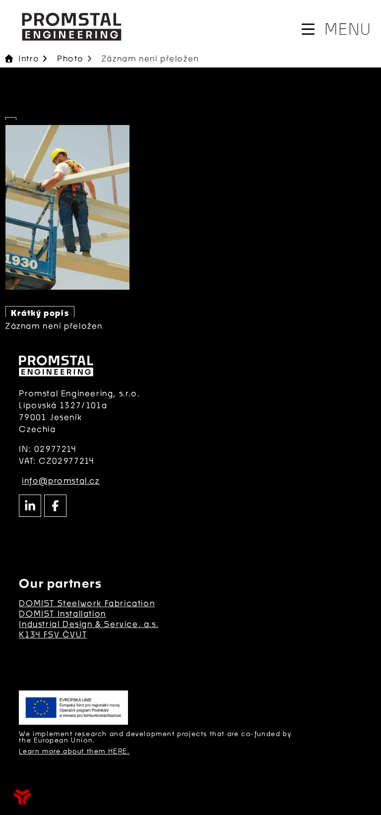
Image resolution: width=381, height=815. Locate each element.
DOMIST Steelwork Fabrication (87, 603)
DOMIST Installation (62, 613)
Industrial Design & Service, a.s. (88, 623)
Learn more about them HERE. (74, 750)
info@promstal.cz (61, 480)
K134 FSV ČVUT (53, 634)
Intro (71, 26)
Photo (70, 59)
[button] (335, 29)
